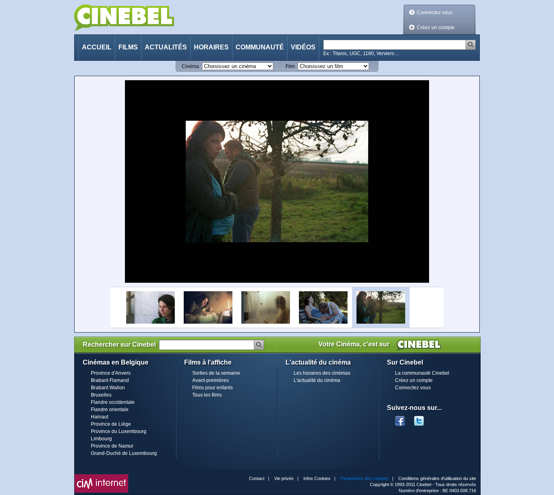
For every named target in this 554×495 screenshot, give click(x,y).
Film (290, 66)
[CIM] (101, 476)
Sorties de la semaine (216, 373)
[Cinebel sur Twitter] (423, 418)
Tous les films (207, 395)
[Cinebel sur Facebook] (400, 418)
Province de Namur (112, 446)
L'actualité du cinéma (317, 380)
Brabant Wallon (108, 387)
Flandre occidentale (113, 402)
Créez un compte (436, 27)
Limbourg (101, 439)
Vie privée (284, 478)
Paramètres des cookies (364, 478)
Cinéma (190, 66)
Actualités (166, 47)
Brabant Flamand (110, 380)
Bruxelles (101, 395)
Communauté (260, 47)
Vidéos (303, 47)
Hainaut (99, 417)
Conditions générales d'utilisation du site (437, 478)
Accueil (97, 47)
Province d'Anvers (111, 373)
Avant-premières (210, 380)
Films (128, 47)
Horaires (211, 47)
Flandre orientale (110, 409)
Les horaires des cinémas (322, 373)
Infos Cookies (317, 478)
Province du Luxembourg (118, 431)
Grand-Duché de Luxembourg (124, 453)
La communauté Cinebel (422, 373)
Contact (256, 478)
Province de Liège (111, 424)
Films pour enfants (212, 387)
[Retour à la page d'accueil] (124, 17)
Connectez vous (435, 12)
